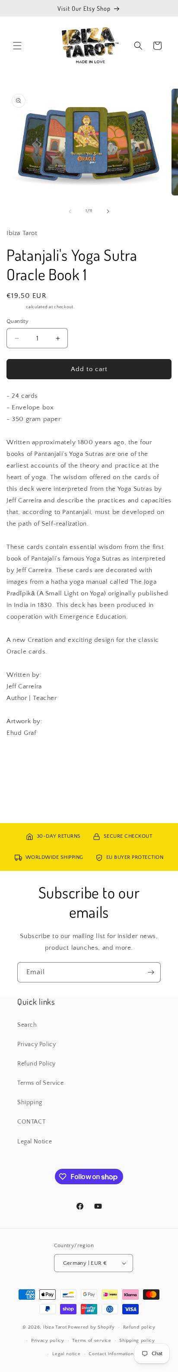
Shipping (15, 307)
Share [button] (23, 759)
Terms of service (91, 1340)
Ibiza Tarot (55, 1327)
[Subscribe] (150, 972)
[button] (17, 45)
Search (27, 1025)
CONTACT (31, 1121)
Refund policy (139, 1327)
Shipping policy (137, 1340)
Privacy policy (47, 1340)
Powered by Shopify (91, 1327)
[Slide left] (69, 211)
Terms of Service (40, 1083)
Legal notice (66, 1354)
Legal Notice (34, 1141)
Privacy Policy (36, 1044)
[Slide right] (108, 211)
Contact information (111, 1354)
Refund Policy (36, 1063)
